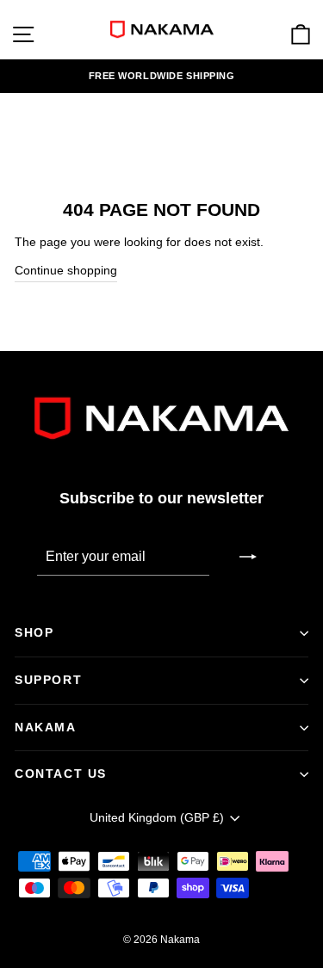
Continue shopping (66, 270)
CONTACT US (61, 773)
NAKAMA (46, 727)
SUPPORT (48, 680)
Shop (34, 632)
